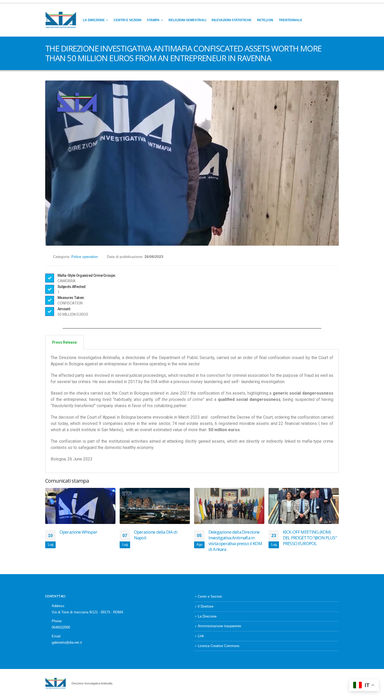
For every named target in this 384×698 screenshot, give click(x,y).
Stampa (153, 20)
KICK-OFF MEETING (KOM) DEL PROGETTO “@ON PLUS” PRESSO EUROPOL (310, 537)
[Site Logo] (61, 20)
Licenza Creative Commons (219, 646)
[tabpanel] (192, 411)
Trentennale (290, 20)
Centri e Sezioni (127, 20)
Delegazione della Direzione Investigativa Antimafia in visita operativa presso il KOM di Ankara (235, 540)
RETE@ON (265, 20)
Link (201, 636)
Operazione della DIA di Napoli (155, 535)
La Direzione (94, 20)
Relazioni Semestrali (187, 20)
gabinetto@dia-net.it (67, 642)
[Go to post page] (80, 506)
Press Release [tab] (64, 342)
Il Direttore (205, 606)
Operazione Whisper (78, 532)
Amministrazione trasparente (219, 626)
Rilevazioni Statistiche (232, 20)
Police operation (84, 257)
